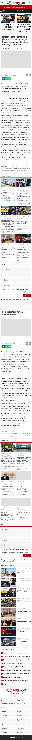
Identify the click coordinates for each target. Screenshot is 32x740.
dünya (20, 166)
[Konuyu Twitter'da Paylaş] (6, 78)
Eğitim (21, 507)
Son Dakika (19, 218)
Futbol (2, 168)
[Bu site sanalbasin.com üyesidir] (8, 703)
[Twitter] (15, 696)
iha (29, 168)
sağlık (21, 170)
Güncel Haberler (7, 168)
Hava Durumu (25, 168)
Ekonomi (24, 166)
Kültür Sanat (3, 170)
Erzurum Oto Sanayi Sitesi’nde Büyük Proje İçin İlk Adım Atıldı (8, 193)
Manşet (12, 188)
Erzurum (9, 46)
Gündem (8, 188)
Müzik (14, 170)
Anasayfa (4, 46)
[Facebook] (12, 696)
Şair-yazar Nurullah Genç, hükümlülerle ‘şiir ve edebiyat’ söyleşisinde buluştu (8, 250)
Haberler (20, 168)
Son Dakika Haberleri (5, 171)
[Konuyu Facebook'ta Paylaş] (3, 78)
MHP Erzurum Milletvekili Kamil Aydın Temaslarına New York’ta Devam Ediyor (8, 460)
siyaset (28, 170)
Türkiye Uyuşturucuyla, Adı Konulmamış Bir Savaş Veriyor (8, 488)
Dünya (8, 316)
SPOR (11, 171)
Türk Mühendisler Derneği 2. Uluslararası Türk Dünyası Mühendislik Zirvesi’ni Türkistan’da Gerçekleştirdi (23, 460)
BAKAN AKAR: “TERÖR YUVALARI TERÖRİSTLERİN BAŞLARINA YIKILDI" (22, 487)
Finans (27, 166)
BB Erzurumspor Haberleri (22, 188)
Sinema (24, 170)
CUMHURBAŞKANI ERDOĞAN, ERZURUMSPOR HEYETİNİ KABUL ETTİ (8, 27)
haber (16, 168)
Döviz (17, 166)
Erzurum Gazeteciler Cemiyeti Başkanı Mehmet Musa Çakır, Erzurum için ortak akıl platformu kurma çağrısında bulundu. (24, 29)
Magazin (8, 170)
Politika (18, 170)
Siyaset (2, 455)
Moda (11, 170)
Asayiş (2, 481)
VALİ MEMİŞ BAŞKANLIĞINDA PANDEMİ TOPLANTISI (7, 514)
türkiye (14, 171)
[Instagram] (17, 696)
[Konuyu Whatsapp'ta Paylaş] (9, 78)
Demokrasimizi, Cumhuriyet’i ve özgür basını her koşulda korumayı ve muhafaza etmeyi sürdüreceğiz (22, 251)
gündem (13, 168)
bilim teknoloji (9, 166)
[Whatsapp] (20, 696)
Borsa (14, 166)
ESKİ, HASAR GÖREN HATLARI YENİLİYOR (22, 222)
